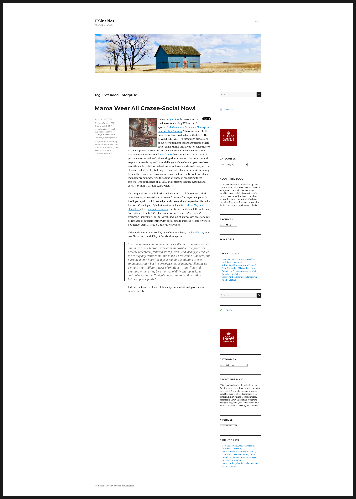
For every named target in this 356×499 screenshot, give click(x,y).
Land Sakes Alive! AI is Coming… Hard (238, 268)
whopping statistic (158, 209)
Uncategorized (110, 138)
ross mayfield (112, 147)
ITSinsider (104, 21)
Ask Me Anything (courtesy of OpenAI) (239, 265)
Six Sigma (104, 150)
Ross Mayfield (196, 205)
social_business (102, 135)
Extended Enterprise (104, 144)
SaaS (106, 129)
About (257, 21)
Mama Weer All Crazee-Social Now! (145, 108)
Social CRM (166, 154)
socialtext (107, 153)
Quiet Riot (174, 119)
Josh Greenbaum (176, 127)
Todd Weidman (194, 232)
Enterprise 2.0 (101, 126)
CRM (113, 123)
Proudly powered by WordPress (120, 486)
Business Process (102, 123)
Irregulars (99, 129)
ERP (110, 126)
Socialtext (134, 209)
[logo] (240, 117)
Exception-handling (108, 141)
